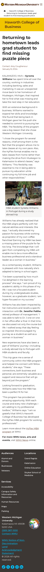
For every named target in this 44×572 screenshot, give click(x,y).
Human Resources (10, 502)
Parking (5, 511)
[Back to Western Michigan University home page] (20, 4)
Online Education (32, 468)
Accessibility (7, 487)
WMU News (22, 440)
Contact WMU (10, 533)
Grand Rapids (30, 458)
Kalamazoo (29, 463)
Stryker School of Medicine (32, 473)
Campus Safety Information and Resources (9, 494)
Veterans (5, 471)
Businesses (6, 466)
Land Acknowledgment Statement (12, 550)
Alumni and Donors (6, 459)
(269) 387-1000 (10, 530)
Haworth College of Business (21, 11)
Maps (4, 506)
